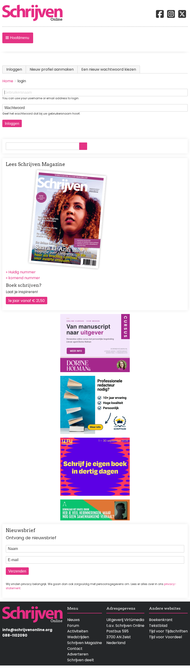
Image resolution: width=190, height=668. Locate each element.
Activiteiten (77, 631)
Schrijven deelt (80, 660)
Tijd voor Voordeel (165, 637)
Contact (74, 648)
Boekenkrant (161, 619)
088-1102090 (14, 635)
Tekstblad (158, 625)
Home (7, 81)
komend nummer (24, 278)
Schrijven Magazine (84, 642)
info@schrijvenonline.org (27, 629)
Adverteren (77, 654)
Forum (73, 625)
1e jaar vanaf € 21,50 (26, 300)
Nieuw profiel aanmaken (52, 69)
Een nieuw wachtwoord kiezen (108, 69)
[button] (17, 38)
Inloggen (16, 69)
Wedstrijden (78, 637)
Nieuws (73, 619)
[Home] (34, 13)
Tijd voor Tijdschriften (168, 631)
